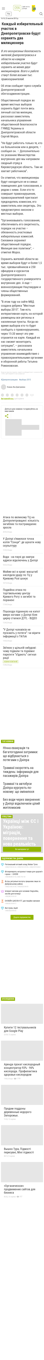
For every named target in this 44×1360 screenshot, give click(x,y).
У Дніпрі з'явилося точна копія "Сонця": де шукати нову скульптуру (22, 542)
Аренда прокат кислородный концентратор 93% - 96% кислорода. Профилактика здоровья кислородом (22, 1069)
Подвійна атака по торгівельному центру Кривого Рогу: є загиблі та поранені (19, 595)
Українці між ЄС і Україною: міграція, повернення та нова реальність (20, 832)
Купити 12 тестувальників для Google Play (20, 1029)
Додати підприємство (22, 917)
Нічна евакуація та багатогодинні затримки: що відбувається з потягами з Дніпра (20, 754)
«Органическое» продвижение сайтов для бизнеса (19, 1189)
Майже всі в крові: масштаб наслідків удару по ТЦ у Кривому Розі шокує (20, 575)
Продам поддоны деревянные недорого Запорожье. (17, 1112)
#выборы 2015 (25, 380)
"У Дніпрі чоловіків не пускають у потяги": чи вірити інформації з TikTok (21, 633)
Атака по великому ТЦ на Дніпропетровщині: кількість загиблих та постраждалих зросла (21, 522)
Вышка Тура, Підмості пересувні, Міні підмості (19, 1150)
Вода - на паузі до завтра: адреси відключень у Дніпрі (20, 558)
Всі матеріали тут (22, 849)
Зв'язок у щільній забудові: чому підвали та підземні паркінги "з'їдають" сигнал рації (19, 653)
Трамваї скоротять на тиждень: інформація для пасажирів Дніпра (20, 772)
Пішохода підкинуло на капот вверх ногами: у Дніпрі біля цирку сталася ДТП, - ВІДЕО (21, 615)
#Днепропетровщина (9, 380)
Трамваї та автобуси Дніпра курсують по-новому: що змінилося (18, 788)
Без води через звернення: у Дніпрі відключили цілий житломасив (21, 803)
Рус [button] (8, 14)
